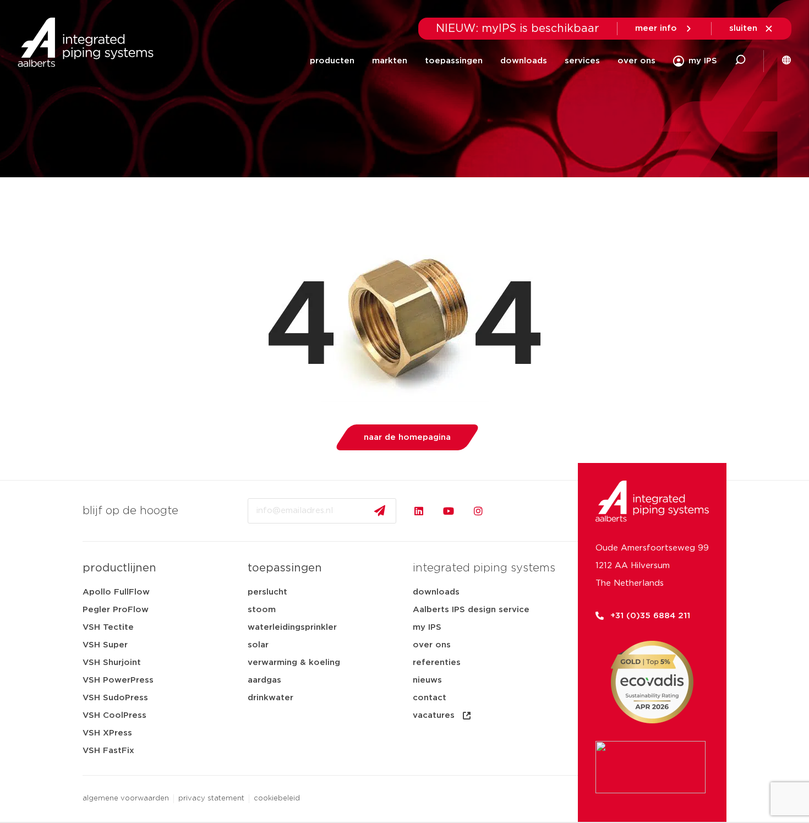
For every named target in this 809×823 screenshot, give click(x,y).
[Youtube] (448, 511)
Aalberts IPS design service (471, 610)
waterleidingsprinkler (292, 627)
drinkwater (270, 698)
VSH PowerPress (118, 680)
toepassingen (454, 61)
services (582, 61)
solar (258, 645)
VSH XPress (107, 733)
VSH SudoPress (115, 698)
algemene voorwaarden (126, 798)
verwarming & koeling (294, 662)
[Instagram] (478, 511)
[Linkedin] (419, 511)
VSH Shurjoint (112, 662)
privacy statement (211, 798)
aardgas (264, 680)
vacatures (434, 715)
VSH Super (105, 645)
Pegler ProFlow (116, 610)
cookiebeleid (277, 798)
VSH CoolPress (114, 715)
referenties (437, 662)
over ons (636, 61)
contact (429, 698)
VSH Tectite (108, 627)
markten (389, 61)
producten (332, 61)
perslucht (267, 592)
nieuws (427, 680)
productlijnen (119, 568)
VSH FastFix (108, 750)
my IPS (427, 627)
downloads (523, 61)
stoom (262, 610)
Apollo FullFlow (116, 592)
